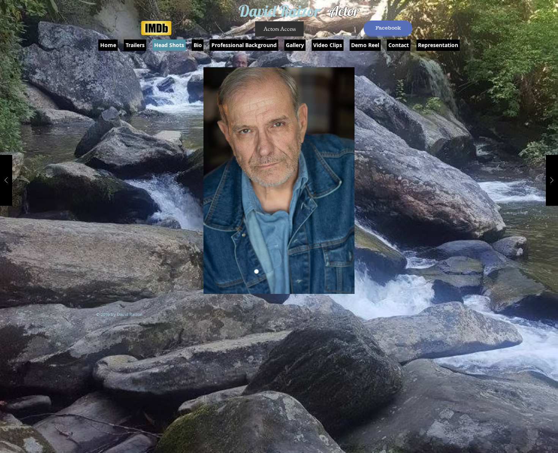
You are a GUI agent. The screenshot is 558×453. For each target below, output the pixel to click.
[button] (279, 180)
